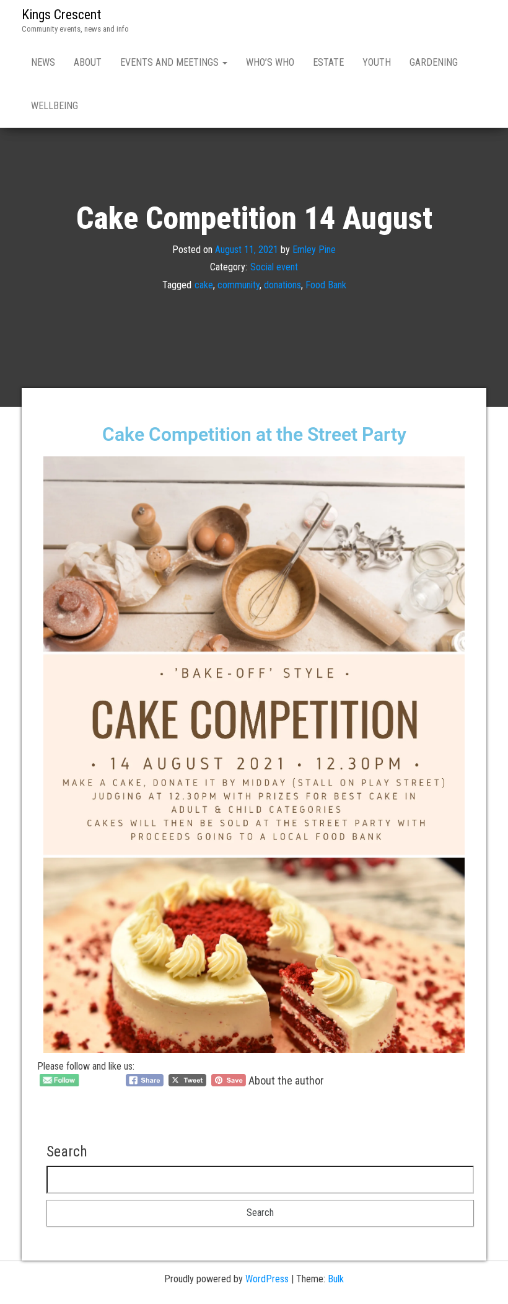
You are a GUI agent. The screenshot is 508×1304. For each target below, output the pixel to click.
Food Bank (325, 285)
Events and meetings (170, 62)
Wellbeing (54, 106)
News (43, 62)
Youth (376, 62)
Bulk (336, 1279)
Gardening (433, 62)
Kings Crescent (61, 14)
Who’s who (270, 62)
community (238, 285)
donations (282, 285)
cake (204, 285)
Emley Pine (314, 249)
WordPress (267, 1279)
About (88, 62)
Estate (328, 62)
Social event (274, 267)
